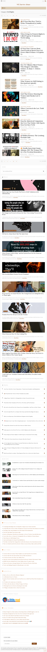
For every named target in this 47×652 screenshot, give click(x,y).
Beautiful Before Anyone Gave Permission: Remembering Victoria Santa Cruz (28, 462)
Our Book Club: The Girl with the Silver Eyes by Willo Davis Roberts (17, 555)
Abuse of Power (26, 32)
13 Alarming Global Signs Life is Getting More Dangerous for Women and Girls (19, 526)
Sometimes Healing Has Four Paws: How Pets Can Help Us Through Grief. (18, 613)
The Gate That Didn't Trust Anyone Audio (12, 532)
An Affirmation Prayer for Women (10, 576)
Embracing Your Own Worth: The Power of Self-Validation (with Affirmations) (28, 474)
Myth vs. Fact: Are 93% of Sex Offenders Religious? (13, 575)
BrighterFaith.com (7, 571)
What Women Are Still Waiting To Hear (11, 538)
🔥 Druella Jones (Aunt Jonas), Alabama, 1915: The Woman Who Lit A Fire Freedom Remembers (32, 150)
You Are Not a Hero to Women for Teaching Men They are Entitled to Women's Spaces (21, 536)
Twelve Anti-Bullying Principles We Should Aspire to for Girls (16, 565)
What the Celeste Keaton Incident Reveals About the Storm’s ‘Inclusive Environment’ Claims (22, 559)
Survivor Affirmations (8, 608)
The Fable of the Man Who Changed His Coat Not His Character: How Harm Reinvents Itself (22, 541)
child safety (23, 106)
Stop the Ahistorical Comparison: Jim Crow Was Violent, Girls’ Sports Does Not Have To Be (33, 123)
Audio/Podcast (26, 19)
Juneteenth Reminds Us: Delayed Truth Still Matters (14, 540)
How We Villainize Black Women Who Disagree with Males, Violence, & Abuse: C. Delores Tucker (32, 68)
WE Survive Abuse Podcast (9, 522)
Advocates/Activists (25, 63)
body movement (30, 46)
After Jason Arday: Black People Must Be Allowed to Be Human (16, 615)
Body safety (29, 146)
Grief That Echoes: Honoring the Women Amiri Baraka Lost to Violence (32, 96)
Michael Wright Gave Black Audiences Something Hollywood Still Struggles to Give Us (21, 611)
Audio (22, 19)
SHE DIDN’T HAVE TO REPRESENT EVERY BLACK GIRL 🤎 (15, 623)
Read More (26, 28)
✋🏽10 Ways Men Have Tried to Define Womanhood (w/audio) (31, 22)
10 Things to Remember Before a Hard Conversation (14, 587)
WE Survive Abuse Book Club (10, 230)
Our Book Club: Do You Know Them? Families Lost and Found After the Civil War (20, 553)
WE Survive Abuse (23, 5)
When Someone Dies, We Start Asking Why (14, 334)
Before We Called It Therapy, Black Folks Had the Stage (14, 617)
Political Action (7, 290)
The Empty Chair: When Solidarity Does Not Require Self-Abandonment (18, 530)
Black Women (23, 46)
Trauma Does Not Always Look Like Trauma (15, 314)
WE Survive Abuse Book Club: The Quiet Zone (15, 234)
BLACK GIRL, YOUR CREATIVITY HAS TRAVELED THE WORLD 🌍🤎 (17, 621)
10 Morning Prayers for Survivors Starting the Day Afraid (15, 585)
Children (29, 106)
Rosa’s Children (6, 549)
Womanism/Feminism (8, 330)
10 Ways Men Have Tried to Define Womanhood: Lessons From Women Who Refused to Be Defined (23, 528)
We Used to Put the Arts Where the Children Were (13, 557)
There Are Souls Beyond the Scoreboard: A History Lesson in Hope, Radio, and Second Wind (22, 543)
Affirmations (6, 188)
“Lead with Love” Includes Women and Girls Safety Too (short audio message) (28, 480)
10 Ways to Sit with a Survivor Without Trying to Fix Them (15, 584)
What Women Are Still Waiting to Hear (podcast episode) (32, 82)
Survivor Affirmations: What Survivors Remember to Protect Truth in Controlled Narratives (22, 534)
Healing (5, 311)
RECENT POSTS (5, 459)
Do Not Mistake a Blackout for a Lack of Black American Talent (16, 619)
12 (13, 15)
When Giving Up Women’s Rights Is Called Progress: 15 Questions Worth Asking (33, 36)
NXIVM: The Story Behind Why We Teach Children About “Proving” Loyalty (18, 561)
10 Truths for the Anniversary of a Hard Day (12, 582)
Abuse (22, 32)
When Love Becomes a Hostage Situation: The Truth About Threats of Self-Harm (20, 563)
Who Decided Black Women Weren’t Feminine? (15, 274)
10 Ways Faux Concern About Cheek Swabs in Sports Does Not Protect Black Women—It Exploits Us (32, 51)
